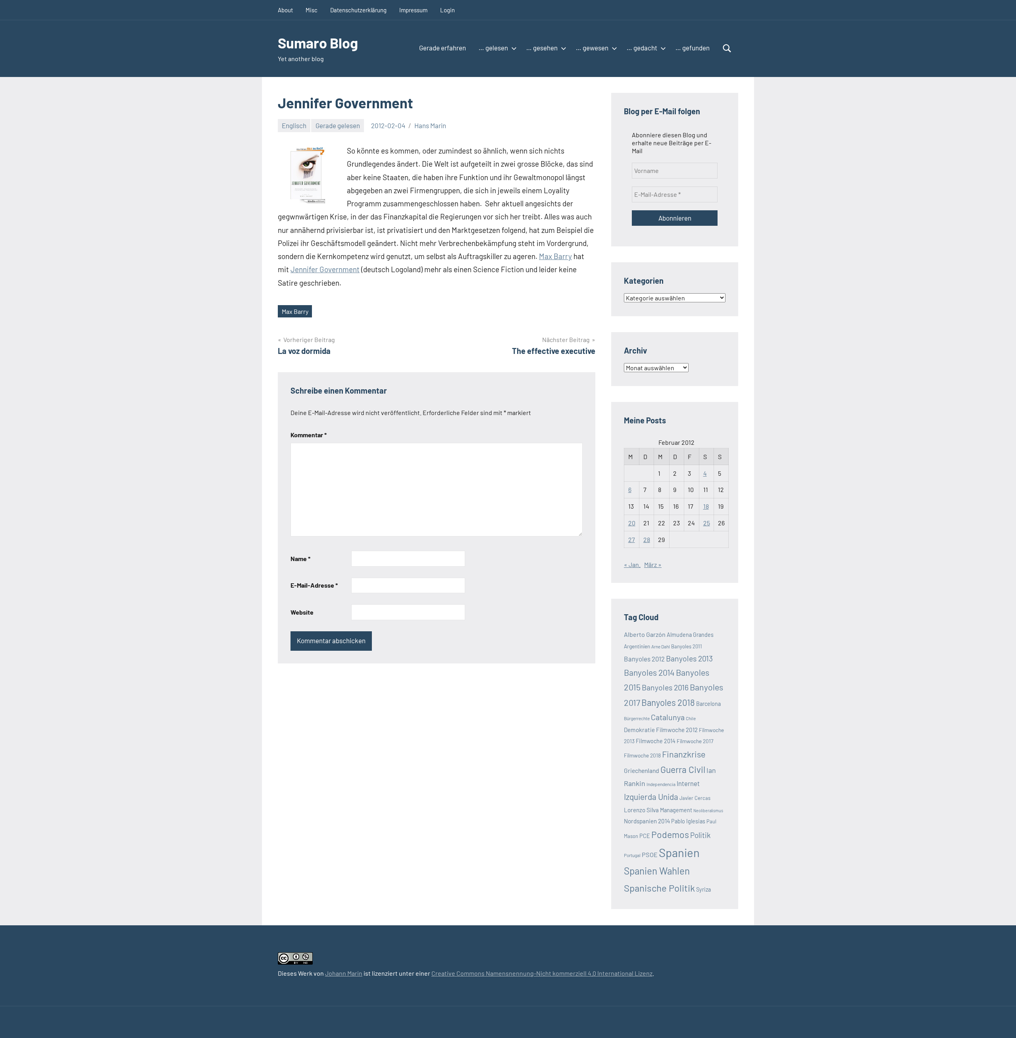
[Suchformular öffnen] (727, 48)
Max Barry (555, 256)
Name (300, 558)
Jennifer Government (325, 269)
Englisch (294, 125)
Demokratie (639, 729)
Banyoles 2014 (649, 672)
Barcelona (708, 703)
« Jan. (632, 564)
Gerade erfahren (442, 48)
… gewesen (592, 48)
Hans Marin (430, 125)
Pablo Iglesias (688, 821)
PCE (644, 835)
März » (653, 564)
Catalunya (668, 717)
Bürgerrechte (637, 718)
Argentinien (637, 646)
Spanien (679, 852)
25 (706, 523)
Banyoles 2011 (686, 646)
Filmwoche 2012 (677, 729)
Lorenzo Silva (641, 809)
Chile (691, 718)
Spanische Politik (659, 888)
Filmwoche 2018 (642, 755)
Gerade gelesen (338, 125)
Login (447, 9)
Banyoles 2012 (644, 659)
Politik (700, 835)
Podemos (670, 834)
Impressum (413, 9)
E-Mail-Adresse (314, 585)
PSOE (650, 854)
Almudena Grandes (690, 634)
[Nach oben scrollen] (1000, 1022)
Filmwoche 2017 (695, 741)
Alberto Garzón (645, 634)
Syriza (703, 889)
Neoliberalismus (708, 810)
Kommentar (309, 434)
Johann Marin (343, 973)
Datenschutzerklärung (358, 9)
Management (676, 810)
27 (631, 539)
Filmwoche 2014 (655, 741)
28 (646, 539)
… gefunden (692, 48)
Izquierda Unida (651, 797)
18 (706, 506)
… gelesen (493, 48)
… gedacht (642, 48)
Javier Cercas (694, 798)
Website (302, 612)
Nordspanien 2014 (647, 821)
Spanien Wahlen (657, 871)
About (285, 9)
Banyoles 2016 (665, 687)
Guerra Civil (682, 769)
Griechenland (641, 770)
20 (631, 523)
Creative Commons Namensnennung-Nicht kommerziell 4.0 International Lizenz (541, 973)
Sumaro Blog (318, 42)
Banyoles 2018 (668, 702)
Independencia (661, 784)
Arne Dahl (660, 646)
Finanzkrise (684, 754)
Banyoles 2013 (689, 658)
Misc (312, 9)
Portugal (632, 855)
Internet (688, 783)
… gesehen (542, 48)
